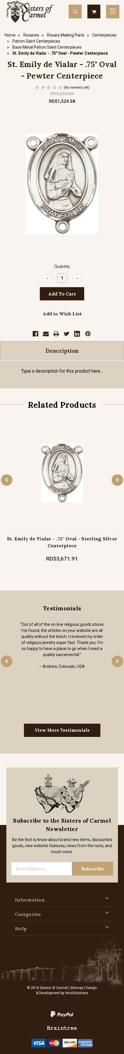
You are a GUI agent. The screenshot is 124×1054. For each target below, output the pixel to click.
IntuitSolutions (76, 993)
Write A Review (62, 93)
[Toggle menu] (112, 11)
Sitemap (76, 988)
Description (62, 350)
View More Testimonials (62, 730)
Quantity (62, 266)
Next (117, 480)
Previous (6, 480)
